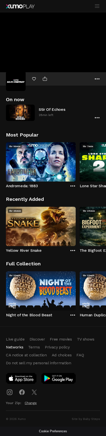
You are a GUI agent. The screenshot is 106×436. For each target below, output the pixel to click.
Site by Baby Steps (86, 419)
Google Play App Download (59, 379)
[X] (34, 392)
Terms (34, 347)
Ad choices (62, 355)
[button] (53, 113)
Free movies (61, 339)
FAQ (80, 355)
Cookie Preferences (53, 431)
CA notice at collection (26, 355)
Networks (14, 347)
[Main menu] (97, 6)
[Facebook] (22, 392)
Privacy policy (57, 347)
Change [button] (31, 403)
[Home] (20, 6)
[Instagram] (9, 392)
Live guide (15, 339)
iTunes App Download (21, 379)
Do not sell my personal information (38, 363)
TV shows (85, 339)
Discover (37, 339)
